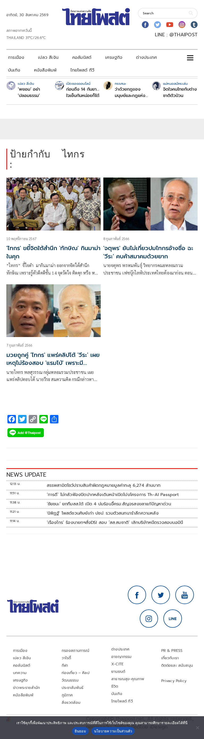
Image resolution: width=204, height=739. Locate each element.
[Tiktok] (194, 24)
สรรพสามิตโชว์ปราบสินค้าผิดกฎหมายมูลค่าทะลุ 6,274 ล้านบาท (103, 485)
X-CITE (117, 664)
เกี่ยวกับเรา (170, 658)
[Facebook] (145, 24)
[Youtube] (170, 24)
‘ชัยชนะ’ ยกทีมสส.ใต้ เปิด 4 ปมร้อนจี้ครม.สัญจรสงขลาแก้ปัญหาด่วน (109, 504)
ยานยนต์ (118, 671)
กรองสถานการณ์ (76, 650)
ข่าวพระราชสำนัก (26, 688)
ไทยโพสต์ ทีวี (82, 70)
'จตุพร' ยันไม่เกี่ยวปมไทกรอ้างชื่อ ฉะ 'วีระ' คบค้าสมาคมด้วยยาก (148, 252)
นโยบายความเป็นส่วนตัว (113, 731)
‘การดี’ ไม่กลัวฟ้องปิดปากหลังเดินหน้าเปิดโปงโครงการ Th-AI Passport (113, 495)
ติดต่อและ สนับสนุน (177, 665)
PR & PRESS (172, 650)
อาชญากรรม (121, 657)
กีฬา (65, 665)
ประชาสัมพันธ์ (73, 688)
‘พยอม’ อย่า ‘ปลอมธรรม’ (29, 92)
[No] (197, 727)
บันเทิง (14, 70)
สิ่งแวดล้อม (71, 702)
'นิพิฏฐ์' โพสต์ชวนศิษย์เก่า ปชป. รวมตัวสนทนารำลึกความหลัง (103, 513)
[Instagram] (182, 24)
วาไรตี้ (66, 658)
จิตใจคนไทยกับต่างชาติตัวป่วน (180, 92)
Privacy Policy (174, 681)
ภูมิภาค (67, 695)
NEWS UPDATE (26, 474)
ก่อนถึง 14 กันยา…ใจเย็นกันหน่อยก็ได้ (82, 92)
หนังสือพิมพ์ (45, 70)
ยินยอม (80, 731)
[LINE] (172, 618)
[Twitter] (157, 24)
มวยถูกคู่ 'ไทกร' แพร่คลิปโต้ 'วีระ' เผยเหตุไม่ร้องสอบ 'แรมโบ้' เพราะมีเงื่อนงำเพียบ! (53, 363)
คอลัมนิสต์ (81, 57)
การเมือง (16, 57)
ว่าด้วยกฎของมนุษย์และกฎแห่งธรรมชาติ (130, 92)
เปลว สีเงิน (48, 57)
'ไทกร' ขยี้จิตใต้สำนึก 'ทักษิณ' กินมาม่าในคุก (53, 252)
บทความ (20, 673)
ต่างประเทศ (146, 57)
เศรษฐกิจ (113, 57)
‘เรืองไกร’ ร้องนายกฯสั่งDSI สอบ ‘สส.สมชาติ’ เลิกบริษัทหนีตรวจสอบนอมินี (115, 522)
